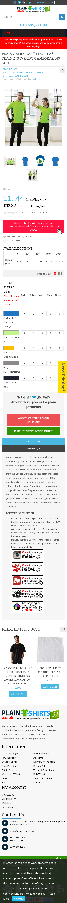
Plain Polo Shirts (10, 765)
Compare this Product (34, 237)
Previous (64, 629)
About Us (38, 757)
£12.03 (29, 261)
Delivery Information (44, 761)
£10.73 (59, 261)
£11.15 (49, 261)
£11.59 (39, 261)
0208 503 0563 (17, 840)
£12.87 (19, 261)
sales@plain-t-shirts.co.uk (22, 831)
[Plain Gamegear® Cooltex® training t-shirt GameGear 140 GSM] (10, 162)
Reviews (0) (33, 448)
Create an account (43, 2)
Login (29, 2)
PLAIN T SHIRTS (10, 69)
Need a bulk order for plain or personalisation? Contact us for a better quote (33, 226)
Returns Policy (9, 757)
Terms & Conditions (44, 770)
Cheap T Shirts (9, 761)
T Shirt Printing (9, 770)
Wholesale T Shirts (11, 774)
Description (33, 441)
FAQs (4, 778)
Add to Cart (18, 693)
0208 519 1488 (17, 837)
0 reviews (25, 213)
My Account (8, 794)
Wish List (6, 802)
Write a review (39, 213)
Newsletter (7, 807)
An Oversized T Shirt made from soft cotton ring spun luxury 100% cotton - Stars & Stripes (18, 676)
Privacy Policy (41, 765)
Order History (9, 798)
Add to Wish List (13, 237)
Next (62, 629)
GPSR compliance (43, 778)
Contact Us (39, 782)
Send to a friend (13, 241)
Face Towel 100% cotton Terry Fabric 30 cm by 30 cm (50, 672)
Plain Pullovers (41, 753)
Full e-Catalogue (10, 753)
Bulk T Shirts (40, 774)
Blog (4, 782)
